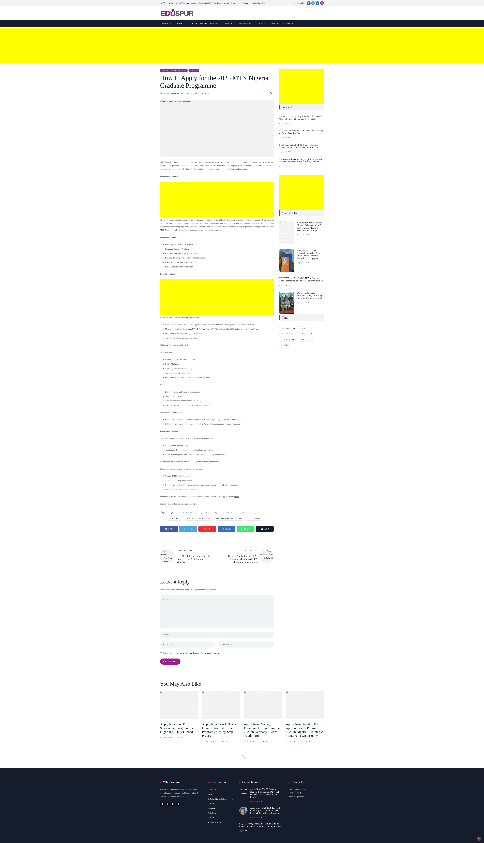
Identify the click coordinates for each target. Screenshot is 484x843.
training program (254, 518)
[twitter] (313, 3)
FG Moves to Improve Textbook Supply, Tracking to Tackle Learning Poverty (301, 132)
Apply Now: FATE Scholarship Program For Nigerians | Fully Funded (176, 728)
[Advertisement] (75, 45)
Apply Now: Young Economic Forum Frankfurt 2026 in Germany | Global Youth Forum (262, 729)
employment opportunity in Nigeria (182, 513)
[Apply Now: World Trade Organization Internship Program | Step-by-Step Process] (221, 705)
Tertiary (194, 70)
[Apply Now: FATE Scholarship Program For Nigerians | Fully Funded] (179, 705)
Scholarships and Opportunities (174, 70)
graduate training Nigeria (210, 513)
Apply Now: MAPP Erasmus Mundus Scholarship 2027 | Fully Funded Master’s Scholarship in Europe (310, 226)
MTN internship (175, 518)
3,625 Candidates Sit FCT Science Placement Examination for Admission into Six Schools (299, 146)
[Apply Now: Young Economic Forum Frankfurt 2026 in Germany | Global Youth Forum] (263, 705)
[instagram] (322, 3)
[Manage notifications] (479, 838)
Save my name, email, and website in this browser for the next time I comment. (191, 653)
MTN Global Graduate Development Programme (243, 513)
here (237, 497)
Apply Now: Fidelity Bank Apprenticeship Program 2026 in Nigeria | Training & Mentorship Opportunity (305, 729)
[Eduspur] (176, 13)
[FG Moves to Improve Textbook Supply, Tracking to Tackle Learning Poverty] (286, 303)
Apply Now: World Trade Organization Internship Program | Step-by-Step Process (219, 729)
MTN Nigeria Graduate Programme (229, 518)
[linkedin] (317, 3)
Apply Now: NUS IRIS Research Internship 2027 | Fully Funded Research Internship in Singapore (309, 254)
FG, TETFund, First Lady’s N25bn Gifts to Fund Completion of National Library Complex (300, 117)
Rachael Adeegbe (173, 93)
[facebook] (309, 3)
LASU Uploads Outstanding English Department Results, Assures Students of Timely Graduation (300, 160)
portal (188, 476)
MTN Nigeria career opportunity (199, 518)
